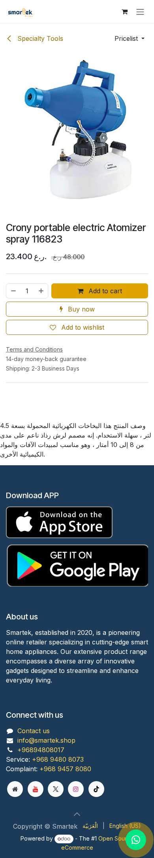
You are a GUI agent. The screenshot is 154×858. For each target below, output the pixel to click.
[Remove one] (13, 291)
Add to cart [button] (104, 291)
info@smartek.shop (46, 740)
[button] (129, 38)
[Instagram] (76, 789)
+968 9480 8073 (58, 759)
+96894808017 (40, 750)
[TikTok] (96, 789)
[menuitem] (90, 825)
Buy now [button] (80, 309)
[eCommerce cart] (124, 11)
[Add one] (41, 291)
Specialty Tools (39, 38)
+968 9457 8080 (65, 769)
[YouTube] (35, 789)
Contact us (33, 731)
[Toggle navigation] (140, 11)
